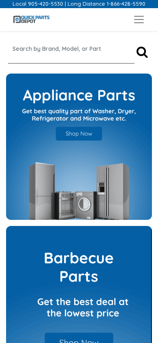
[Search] (142, 52)
